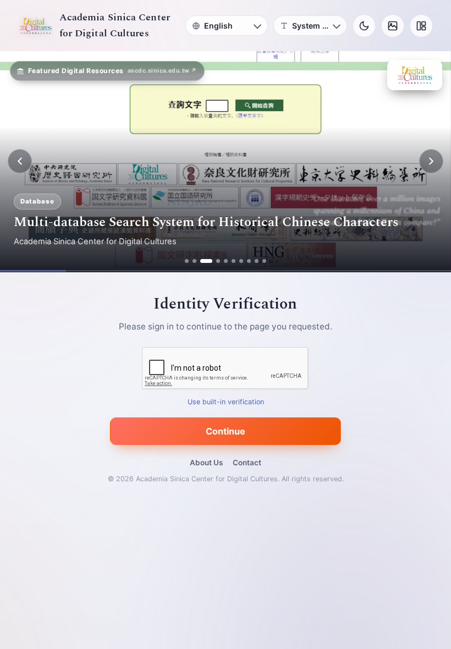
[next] (431, 161)
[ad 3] (206, 261)
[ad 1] (187, 261)
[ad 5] (226, 261)
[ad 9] (256, 261)
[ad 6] (233, 261)
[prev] (20, 161)
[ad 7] (241, 261)
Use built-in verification (226, 402)
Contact (247, 462)
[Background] (392, 25)
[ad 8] (249, 261)
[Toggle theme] (364, 25)
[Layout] (421, 25)
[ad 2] (194, 261)
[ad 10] (264, 261)
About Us (206, 462)
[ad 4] (218, 261)
